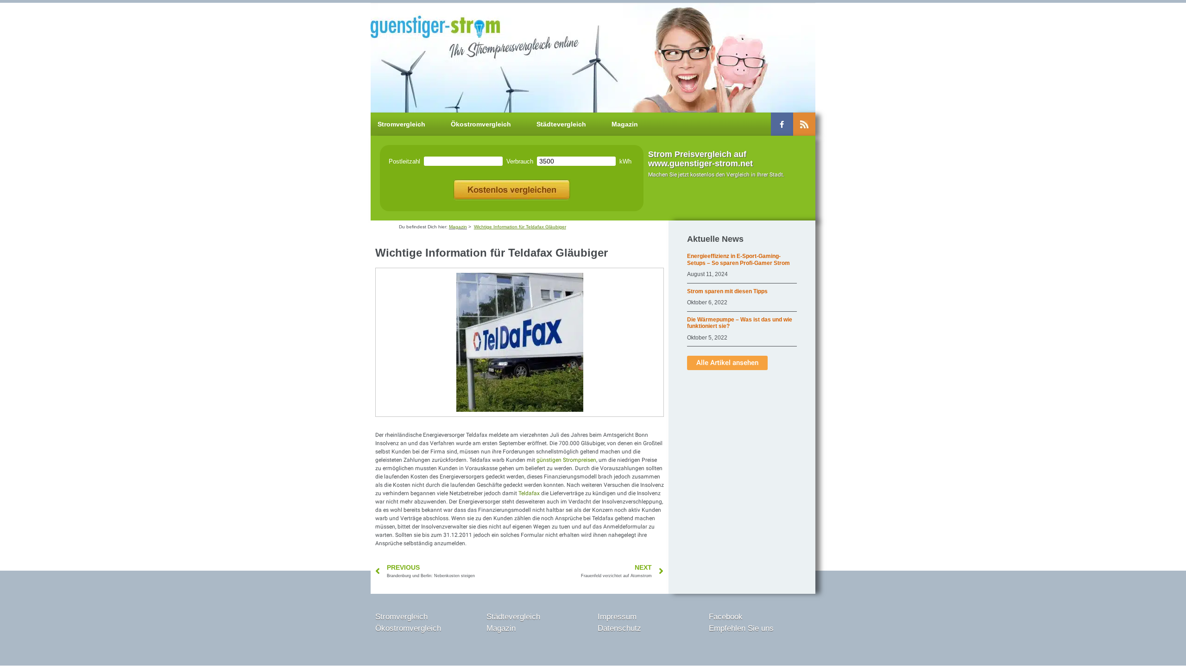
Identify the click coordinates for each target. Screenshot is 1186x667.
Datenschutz (619, 628)
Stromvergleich (401, 124)
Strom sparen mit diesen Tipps (727, 291)
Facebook (726, 616)
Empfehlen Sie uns (741, 628)
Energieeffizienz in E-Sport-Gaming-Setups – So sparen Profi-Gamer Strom (738, 259)
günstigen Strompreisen (566, 460)
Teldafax (529, 493)
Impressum (617, 616)
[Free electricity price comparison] (512, 188)
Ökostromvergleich (481, 124)
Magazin (625, 124)
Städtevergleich (561, 124)
